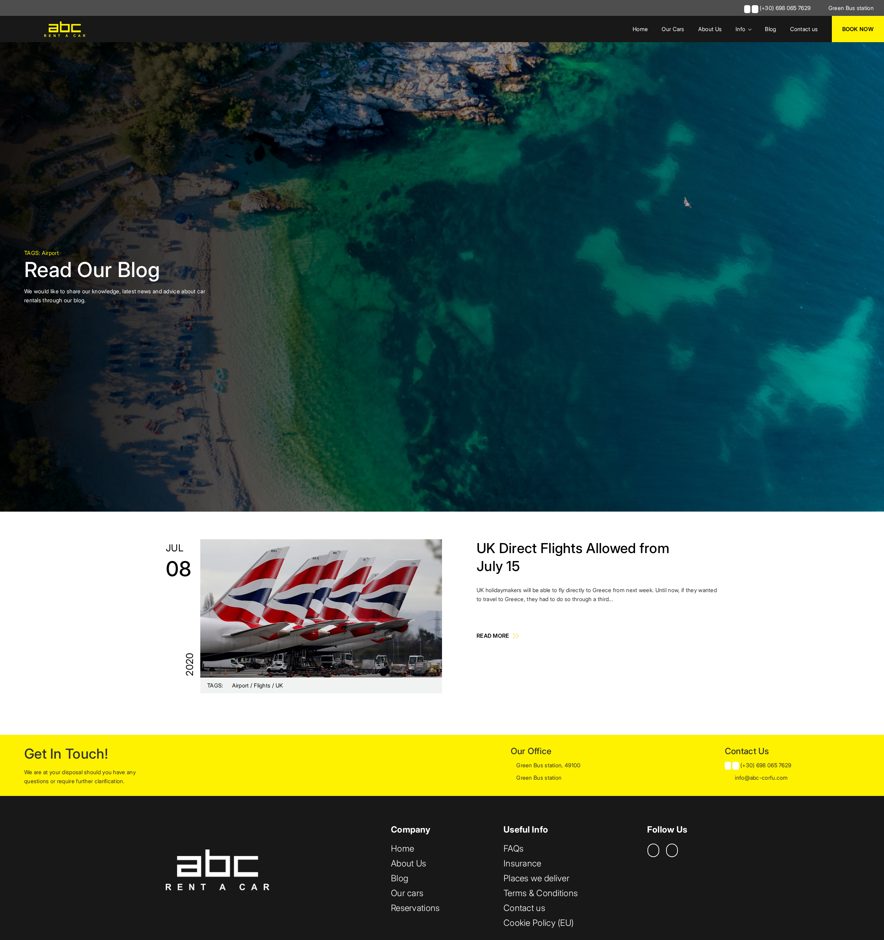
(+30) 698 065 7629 (785, 7)
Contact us (804, 29)
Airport (241, 685)
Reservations (415, 908)
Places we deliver (536, 878)
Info (740, 29)
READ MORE (494, 635)
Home (640, 29)
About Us (710, 29)
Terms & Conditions (540, 893)
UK (279, 685)
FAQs (513, 848)
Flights (263, 685)
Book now (858, 29)
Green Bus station (850, 7)
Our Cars (673, 29)
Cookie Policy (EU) (538, 923)
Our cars (407, 893)
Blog (770, 29)
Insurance (522, 863)
